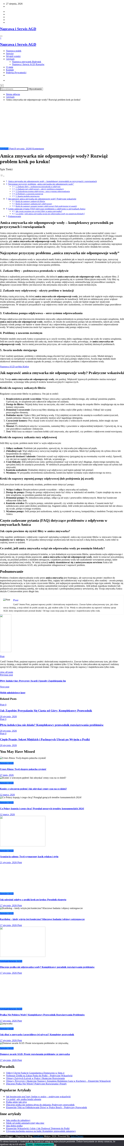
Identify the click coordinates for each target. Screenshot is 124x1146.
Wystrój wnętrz (13, 56)
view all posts (6, 672)
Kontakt (10, 70)
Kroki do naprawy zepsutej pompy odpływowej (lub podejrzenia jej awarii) (46, 206)
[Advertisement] (62, 125)
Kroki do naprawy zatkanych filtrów (30, 201)
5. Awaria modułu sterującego (28, 196)
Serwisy (10, 53)
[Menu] (1, 36)
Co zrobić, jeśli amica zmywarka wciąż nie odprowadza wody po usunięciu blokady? (50, 214)
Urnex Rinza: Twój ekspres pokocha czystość (23, 769)
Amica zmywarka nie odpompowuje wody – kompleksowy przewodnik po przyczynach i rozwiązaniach (52, 181)
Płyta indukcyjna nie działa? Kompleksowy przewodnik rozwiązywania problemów (52, 725)
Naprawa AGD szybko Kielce (14, 366)
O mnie (9, 67)
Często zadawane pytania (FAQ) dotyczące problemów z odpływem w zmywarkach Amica (46, 209)
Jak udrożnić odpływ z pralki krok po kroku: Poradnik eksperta (33, 1100)
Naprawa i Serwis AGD (18, 29)
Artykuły (10, 59)
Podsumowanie (14, 216)
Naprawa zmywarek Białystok (26, 61)
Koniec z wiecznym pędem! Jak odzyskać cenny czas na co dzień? (33, 788)
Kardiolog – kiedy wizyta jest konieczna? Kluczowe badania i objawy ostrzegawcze (42, 1119)
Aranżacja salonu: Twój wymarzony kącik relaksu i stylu (29, 856)
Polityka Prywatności (16, 72)
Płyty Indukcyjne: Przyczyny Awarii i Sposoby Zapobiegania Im (33, 681)
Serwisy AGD (7, 763)
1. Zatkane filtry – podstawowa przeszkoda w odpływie (38, 186)
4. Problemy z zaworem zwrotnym (29, 194)
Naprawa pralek (13, 51)
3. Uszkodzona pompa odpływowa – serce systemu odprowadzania (43, 191)
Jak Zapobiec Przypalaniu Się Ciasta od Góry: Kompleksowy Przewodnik (46, 710)
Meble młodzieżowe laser (12, 692)
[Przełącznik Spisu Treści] (2, 176)
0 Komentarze (37, 148)
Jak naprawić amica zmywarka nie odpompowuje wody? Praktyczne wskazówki (42, 199)
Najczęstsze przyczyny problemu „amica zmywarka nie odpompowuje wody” (41, 184)
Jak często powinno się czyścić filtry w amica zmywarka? (39, 211)
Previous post (6, 675)
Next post (4, 686)
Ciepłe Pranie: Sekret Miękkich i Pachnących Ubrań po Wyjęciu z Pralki (45, 739)
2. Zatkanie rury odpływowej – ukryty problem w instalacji (40, 189)
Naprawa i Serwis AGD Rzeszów (28, 64)
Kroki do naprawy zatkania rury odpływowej (34, 204)
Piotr (11, 148)
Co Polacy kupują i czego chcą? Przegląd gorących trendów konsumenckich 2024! (42, 808)
